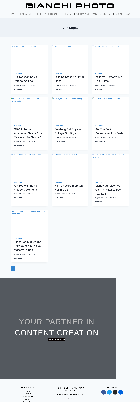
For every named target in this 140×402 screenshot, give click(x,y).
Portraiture (25, 14)
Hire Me (68, 14)
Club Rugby (18, 73)
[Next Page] (24, 268)
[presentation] (29, 57)
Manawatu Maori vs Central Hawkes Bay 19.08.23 (108, 189)
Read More (19, 89)
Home (11, 14)
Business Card (123, 14)
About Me (106, 14)
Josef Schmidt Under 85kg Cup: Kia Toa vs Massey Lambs (27, 245)
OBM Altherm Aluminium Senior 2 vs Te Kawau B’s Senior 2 (28, 133)
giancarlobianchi (21, 85)
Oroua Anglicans (86, 14)
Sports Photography (48, 14)
